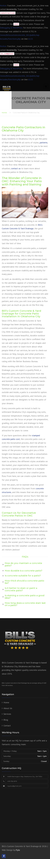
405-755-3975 (12, 781)
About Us (8, 708)
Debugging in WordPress (11, 27)
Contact (7, 725)
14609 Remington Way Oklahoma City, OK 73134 (24, 776)
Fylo (18, 850)
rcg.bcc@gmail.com (14, 786)
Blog (6, 719)
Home (4, 113)
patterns (43, 142)
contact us (16, 168)
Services (7, 714)
